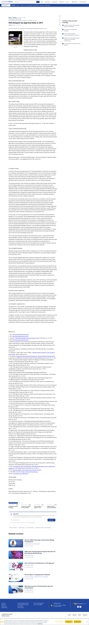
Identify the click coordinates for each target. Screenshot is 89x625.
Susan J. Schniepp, (29, 576)
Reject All (69, 621)
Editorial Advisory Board (23, 603)
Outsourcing (42, 5)
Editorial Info (4, 607)
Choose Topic (5, 5)
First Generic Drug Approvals (20, 473)
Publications (47, 1)
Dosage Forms (22, 5)
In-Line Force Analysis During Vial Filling (13, 507)
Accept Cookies (77, 621)
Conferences (61, 1)
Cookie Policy (40, 623)
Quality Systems (47, 5)
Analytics (17, 5)
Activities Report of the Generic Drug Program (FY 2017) (27, 470)
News (79, 614)
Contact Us (3, 606)
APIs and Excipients (13, 527)
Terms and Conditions (39, 603)
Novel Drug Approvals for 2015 (20, 340)
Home (69, 614)
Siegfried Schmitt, (37, 576)
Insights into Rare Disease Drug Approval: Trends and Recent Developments (35, 356)
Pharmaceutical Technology (15, 19)
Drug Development (29, 5)
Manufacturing (36, 5)
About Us (3, 603)
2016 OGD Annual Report (31, 472)
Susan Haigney (45, 576)
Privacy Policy (21, 607)
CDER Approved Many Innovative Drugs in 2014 (27, 338)
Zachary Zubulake (36, 543)
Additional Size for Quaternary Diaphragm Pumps (39, 507)
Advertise (3, 604)
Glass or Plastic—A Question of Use (25, 507)
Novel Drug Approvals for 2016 (20, 334)
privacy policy (33, 522)
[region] (44, 621)
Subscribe (51, 520)
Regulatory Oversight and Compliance (43, 527)
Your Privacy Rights (38, 604)
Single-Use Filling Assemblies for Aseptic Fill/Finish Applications (52, 507)
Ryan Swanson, (29, 543)
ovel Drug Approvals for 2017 (21, 336)
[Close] (87, 621)
